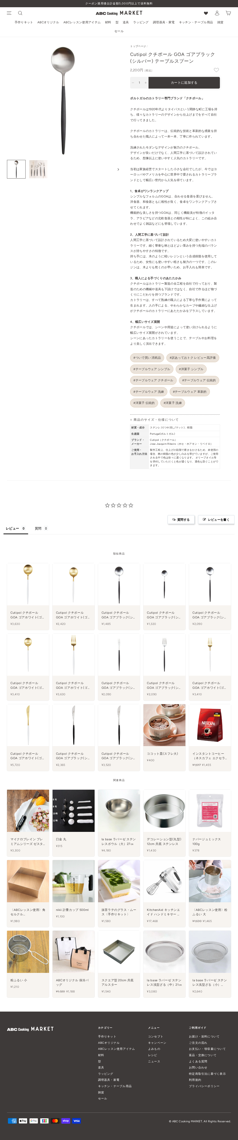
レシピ (152, 1055)
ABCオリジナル (48, 22)
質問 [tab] (38, 528)
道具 (126, 22)
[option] (119, 3)
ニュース (154, 1061)
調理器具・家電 (164, 22)
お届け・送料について (204, 1036)
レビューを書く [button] (219, 519)
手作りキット (24, 22)
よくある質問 (198, 1061)
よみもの (154, 1048)
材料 (108, 22)
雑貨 (220, 22)
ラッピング (141, 22)
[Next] (116, 169)
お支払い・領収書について (207, 1048)
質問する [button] (183, 519)
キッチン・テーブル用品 (196, 22)
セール (119, 31)
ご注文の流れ (198, 1042)
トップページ (138, 46)
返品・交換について (203, 1055)
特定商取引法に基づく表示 (207, 1073)
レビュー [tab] (12, 528)
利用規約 (195, 1079)
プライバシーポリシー (204, 1086)
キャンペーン (157, 1042)
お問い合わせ (198, 1067)
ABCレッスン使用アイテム (82, 22)
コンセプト (155, 1036)
